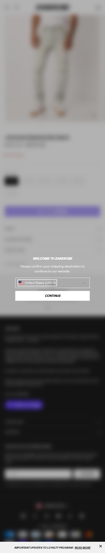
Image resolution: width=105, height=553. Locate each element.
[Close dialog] (100, 546)
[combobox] (37, 282)
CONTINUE (53, 295)
